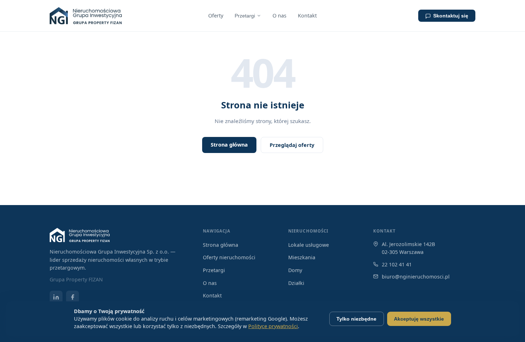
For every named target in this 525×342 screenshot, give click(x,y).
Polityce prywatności (273, 326)
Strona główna (229, 144)
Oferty (215, 15)
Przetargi (245, 16)
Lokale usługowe (308, 244)
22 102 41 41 (397, 264)
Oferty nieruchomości (229, 257)
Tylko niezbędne (356, 319)
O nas (279, 15)
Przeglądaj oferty (292, 145)
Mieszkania (301, 257)
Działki (296, 283)
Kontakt (307, 15)
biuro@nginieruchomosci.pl (416, 276)
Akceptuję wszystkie (419, 319)
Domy (295, 270)
